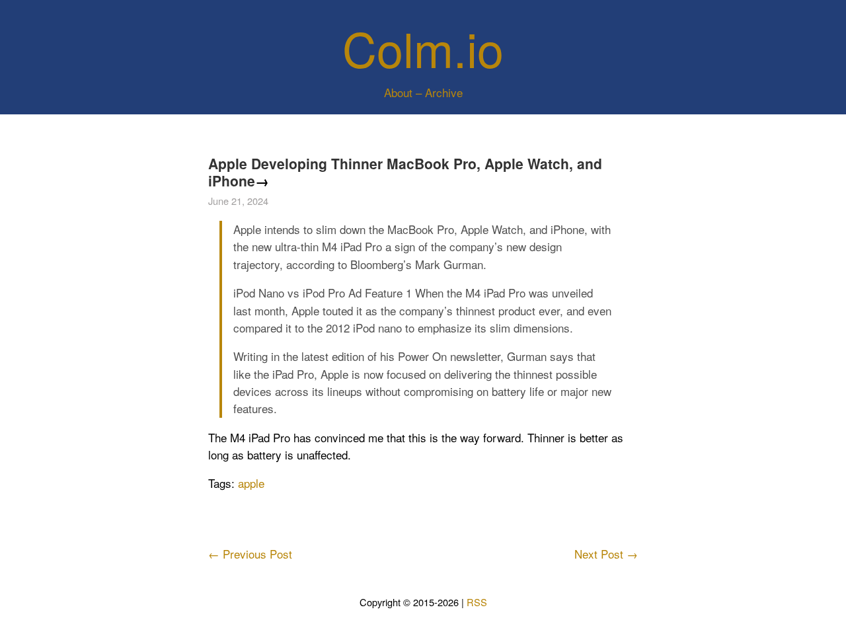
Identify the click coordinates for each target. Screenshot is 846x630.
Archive (444, 92)
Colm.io (423, 47)
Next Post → (606, 553)
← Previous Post (250, 553)
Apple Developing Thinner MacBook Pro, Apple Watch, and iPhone (405, 171)
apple (251, 483)
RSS (477, 602)
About (398, 92)
